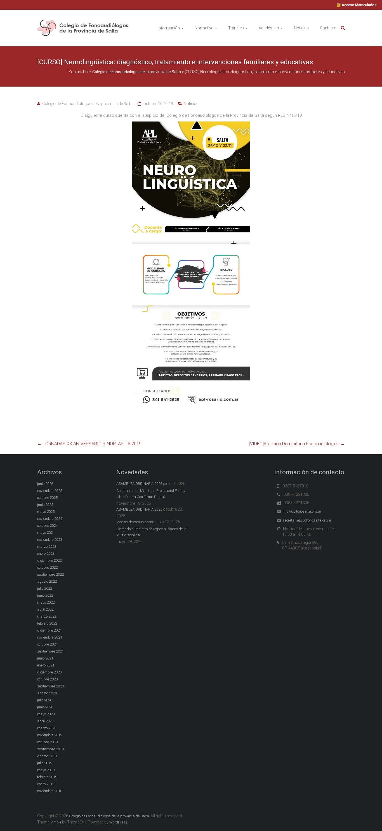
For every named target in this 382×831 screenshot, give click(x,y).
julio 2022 (44, 588)
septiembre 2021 (50, 651)
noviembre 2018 (49, 791)
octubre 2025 (47, 498)
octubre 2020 (47, 679)
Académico (269, 28)
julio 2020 (44, 700)
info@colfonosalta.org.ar (302, 511)
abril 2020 (45, 721)
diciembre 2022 (49, 560)
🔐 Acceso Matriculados (356, 5)
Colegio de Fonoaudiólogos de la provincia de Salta (87, 103)
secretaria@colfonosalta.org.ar (307, 520)
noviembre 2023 (49, 539)
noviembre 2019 (49, 735)
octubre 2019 (47, 742)
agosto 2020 (47, 693)
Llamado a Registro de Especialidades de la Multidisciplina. (151, 532)
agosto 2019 (47, 756)
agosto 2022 (47, 581)
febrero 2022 (47, 623)
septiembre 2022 (50, 574)
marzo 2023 (46, 546)
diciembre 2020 (49, 672)
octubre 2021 (47, 644)
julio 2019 (44, 763)
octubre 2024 (47, 525)
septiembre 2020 (50, 686)
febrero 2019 (47, 777)
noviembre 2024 (49, 518)
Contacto (328, 28)
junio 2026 (45, 484)
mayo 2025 (46, 511)
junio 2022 (45, 595)
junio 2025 (45, 505)
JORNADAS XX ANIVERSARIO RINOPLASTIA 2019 (89, 443)
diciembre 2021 (49, 630)
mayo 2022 (46, 602)
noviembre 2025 (49, 491)
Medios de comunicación (135, 522)
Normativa (204, 28)
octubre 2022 (47, 567)
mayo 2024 (46, 532)
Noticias (301, 28)
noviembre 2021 (49, 637)
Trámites (236, 28)
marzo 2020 (46, 728)
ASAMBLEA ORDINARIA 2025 (139, 509)
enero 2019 (45, 784)
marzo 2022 (46, 616)
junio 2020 (45, 707)
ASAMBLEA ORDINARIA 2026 (139, 484)
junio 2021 (45, 658)
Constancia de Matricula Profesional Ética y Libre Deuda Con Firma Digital (150, 494)
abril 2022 (45, 609)
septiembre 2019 (50, 749)
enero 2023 (45, 553)
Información (169, 28)
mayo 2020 (46, 714)
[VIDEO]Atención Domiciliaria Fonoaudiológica (297, 443)
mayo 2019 (46, 770)
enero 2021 (45, 665)
